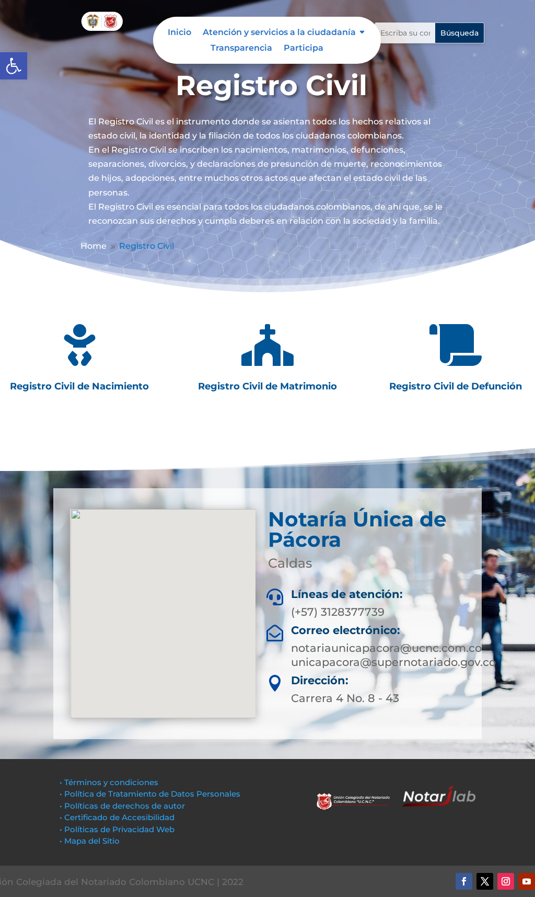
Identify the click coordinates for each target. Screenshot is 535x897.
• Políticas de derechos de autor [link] (122, 806)
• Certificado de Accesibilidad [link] (117, 817)
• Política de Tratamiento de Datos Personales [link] (150, 794)
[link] (13, 65)
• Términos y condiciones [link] (109, 782)
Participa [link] (303, 48)
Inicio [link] (179, 33)
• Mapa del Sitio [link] (91, 841)
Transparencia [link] (241, 48)
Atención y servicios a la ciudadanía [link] (279, 33)
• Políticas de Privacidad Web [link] (117, 829)
